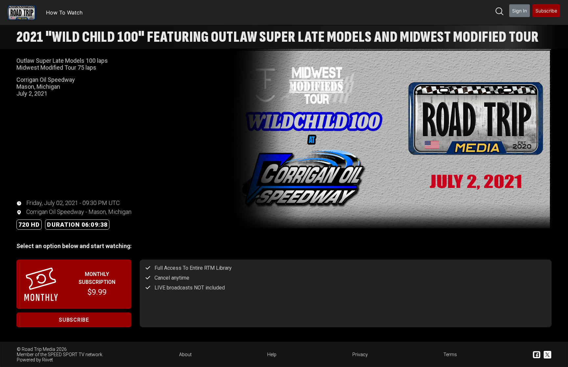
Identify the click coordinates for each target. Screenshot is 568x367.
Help (271, 354)
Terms (450, 354)
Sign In (519, 10)
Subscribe (546, 10)
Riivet (47, 359)
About (185, 354)
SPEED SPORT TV (66, 354)
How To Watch (64, 12)
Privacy (360, 354)
